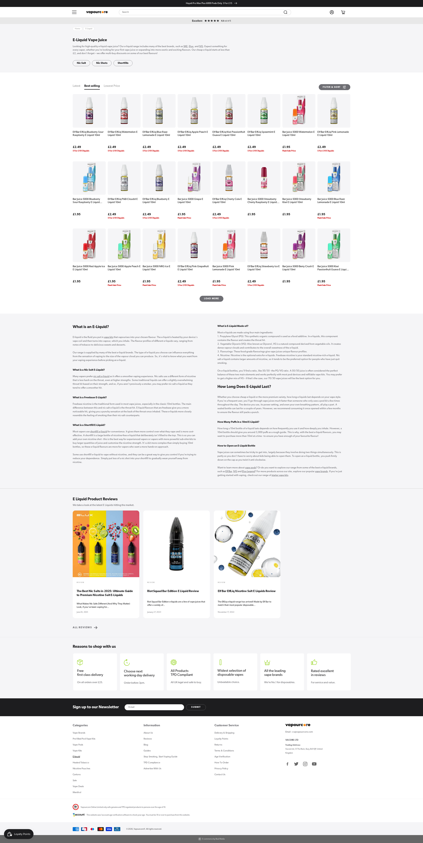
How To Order (221, 762)
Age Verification (222, 757)
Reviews (148, 739)
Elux (191, 46)
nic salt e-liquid (101, 376)
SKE (185, 46)
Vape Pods (78, 745)
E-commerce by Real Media (213, 839)
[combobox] (205, 12)
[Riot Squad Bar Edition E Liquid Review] (176, 546)
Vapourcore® (139, 829)
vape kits (108, 337)
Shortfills (123, 63)
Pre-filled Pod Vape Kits (84, 739)
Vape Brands (79, 733)
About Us (148, 733)
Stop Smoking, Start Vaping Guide (160, 757)
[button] (74, 12)
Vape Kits (77, 751)
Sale (75, 780)
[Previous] (77, 546)
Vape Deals (78, 786)
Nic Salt (81, 63)
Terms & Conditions (224, 751)
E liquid (76, 757)
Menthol (77, 792)
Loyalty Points (221, 739)
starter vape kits (280, 475)
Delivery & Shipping (224, 733)
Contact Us (219, 774)
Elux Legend (248, 471)
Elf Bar (228, 471)
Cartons (77, 774)
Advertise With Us (152, 768)
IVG (201, 46)
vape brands (321, 471)
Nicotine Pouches (81, 768)
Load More (211, 298)
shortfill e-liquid (98, 432)
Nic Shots (101, 63)
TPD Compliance (152, 762)
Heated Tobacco (81, 762)
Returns (218, 745)
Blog (146, 745)
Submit (196, 707)
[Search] (285, 12)
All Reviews (82, 627)
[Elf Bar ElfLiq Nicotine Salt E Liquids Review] (247, 546)
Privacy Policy (221, 768)
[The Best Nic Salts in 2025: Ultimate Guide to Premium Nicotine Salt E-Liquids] (106, 546)
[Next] (345, 546)
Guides (147, 751)
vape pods (250, 468)
